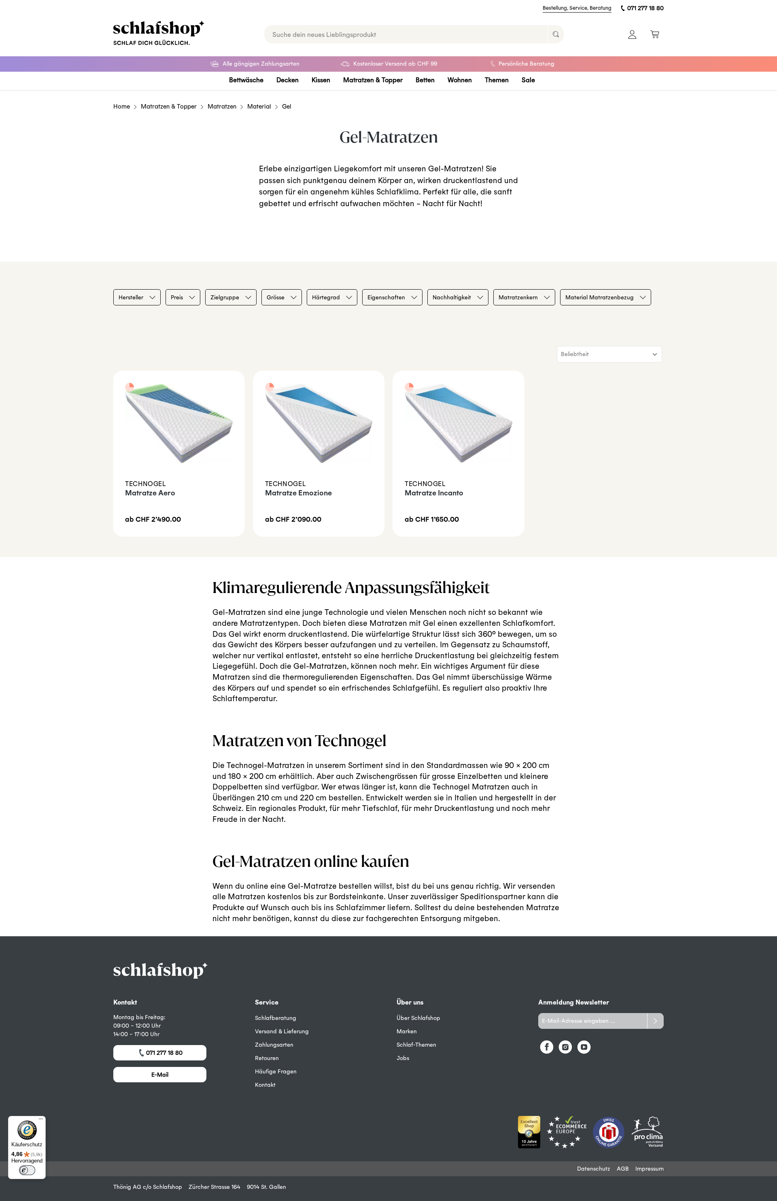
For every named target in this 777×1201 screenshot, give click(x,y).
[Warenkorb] (654, 34)
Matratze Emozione (298, 493)
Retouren (267, 1058)
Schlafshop (167, 1187)
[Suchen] (556, 34)
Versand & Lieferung (282, 1031)
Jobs (403, 1058)
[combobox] (406, 34)
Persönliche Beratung (526, 63)
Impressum (649, 1168)
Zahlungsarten (274, 1044)
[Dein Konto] (632, 34)
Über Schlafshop (418, 1018)
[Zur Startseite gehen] (158, 33)
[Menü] (41, 1121)
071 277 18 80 (645, 8)
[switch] (27, 1170)
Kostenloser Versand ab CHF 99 (395, 63)
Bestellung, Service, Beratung (577, 8)
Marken (407, 1031)
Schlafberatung (275, 1018)
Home (121, 106)
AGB (623, 1168)
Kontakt (265, 1085)
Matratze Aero (150, 493)
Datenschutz (593, 1168)
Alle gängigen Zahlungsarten (261, 63)
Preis (177, 297)
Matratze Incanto (434, 493)
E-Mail (159, 1074)
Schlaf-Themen (416, 1044)
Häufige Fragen (276, 1071)
